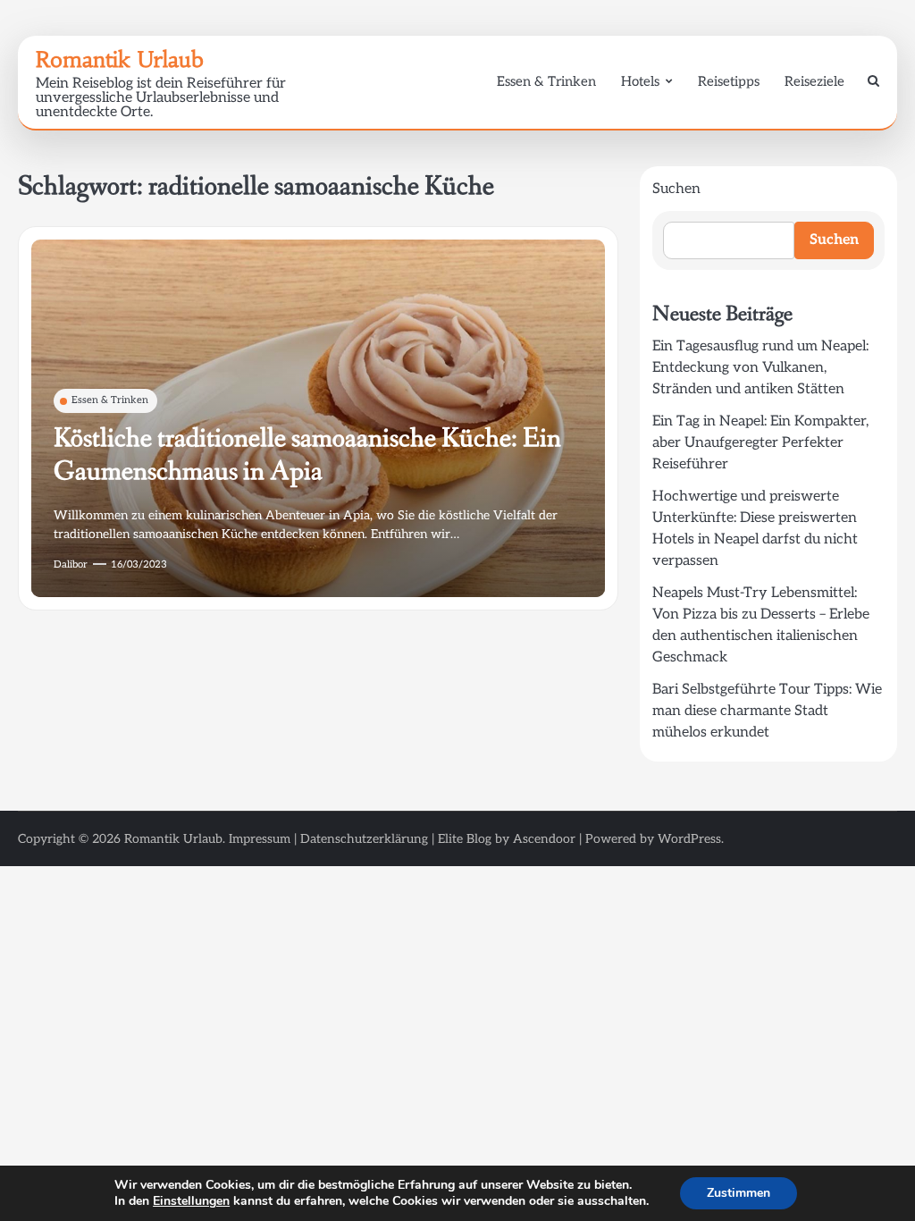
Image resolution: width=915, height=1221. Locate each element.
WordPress (689, 838)
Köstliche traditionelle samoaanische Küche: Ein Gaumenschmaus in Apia (307, 455)
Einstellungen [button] (191, 1200)
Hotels (640, 81)
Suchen (676, 189)
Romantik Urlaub (120, 59)
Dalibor (71, 564)
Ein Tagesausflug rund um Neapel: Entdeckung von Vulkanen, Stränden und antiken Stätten (760, 368)
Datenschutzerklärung (364, 838)
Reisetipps (729, 81)
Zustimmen (738, 1192)
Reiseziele (814, 81)
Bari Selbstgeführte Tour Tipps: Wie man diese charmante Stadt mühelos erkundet (767, 711)
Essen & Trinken (546, 81)
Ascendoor (544, 838)
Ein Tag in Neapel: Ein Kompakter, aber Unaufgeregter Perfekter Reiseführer (760, 443)
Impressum (259, 838)
